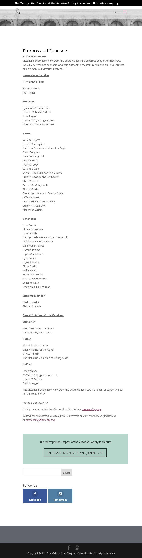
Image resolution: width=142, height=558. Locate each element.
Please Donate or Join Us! (75, 452)
